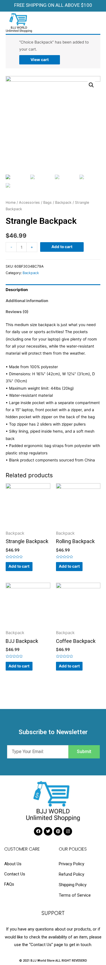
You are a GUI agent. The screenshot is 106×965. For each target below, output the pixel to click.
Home (11, 202)
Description (17, 289)
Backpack (63, 202)
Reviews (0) (17, 311)
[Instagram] (68, 831)
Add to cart (61, 246)
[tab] (53, 289)
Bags (47, 202)
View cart (40, 59)
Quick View (28, 526)
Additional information (27, 300)
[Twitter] (48, 831)
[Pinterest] (58, 831)
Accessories (29, 202)
